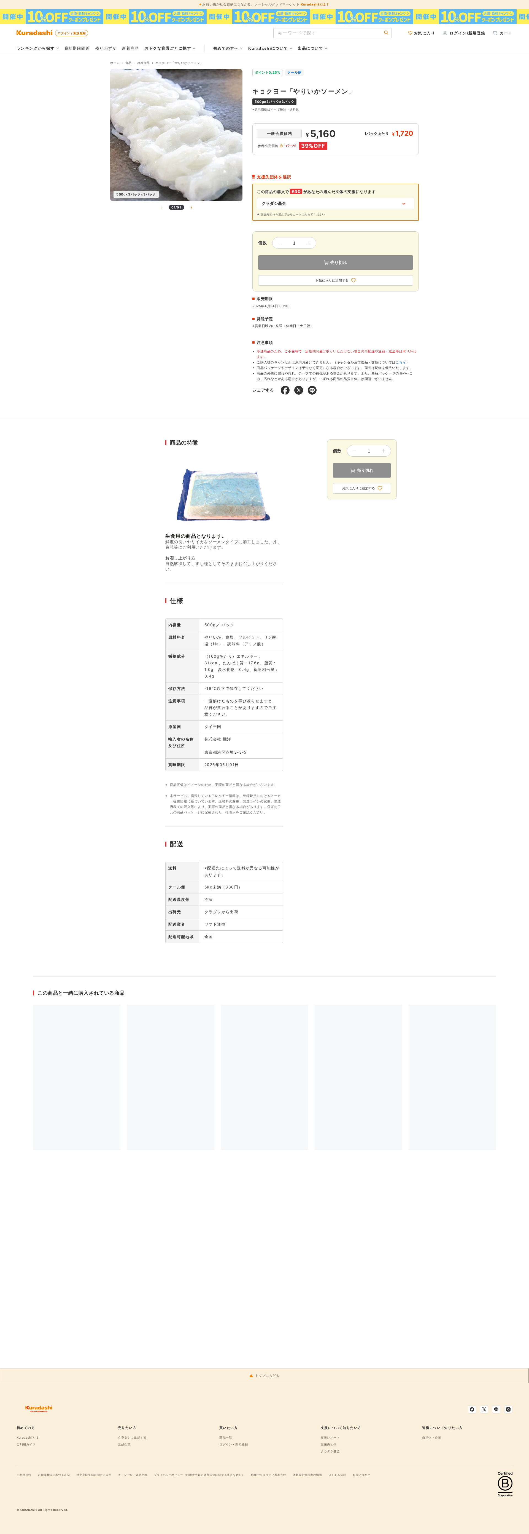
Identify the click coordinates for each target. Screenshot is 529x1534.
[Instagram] (508, 1409)
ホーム (115, 63)
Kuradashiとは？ (315, 4)
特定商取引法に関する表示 (94, 1474)
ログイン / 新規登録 (72, 33)
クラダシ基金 (330, 1451)
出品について (310, 48)
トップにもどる (267, 1376)
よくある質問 (337, 1474)
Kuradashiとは (28, 1437)
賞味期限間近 (77, 48)
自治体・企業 (431, 1437)
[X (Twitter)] (484, 1409)
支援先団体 (329, 1444)
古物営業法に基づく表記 (54, 1474)
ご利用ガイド (26, 1444)
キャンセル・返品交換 (132, 1474)
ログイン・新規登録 (233, 1444)
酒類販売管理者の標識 (307, 1474)
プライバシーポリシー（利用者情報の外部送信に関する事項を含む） (199, 1474)
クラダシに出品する (132, 1437)
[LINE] (496, 1409)
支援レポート (330, 1437)
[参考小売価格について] (281, 146)
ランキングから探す (36, 48)
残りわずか (106, 48)
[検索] (386, 33)
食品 (128, 63)
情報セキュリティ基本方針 (268, 1474)
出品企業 (124, 1444)
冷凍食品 (143, 63)
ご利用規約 (24, 1474)
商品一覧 (225, 1437)
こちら (401, 362)
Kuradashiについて (268, 48)
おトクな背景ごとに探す (168, 48)
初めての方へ (226, 48)
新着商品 (130, 48)
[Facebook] (472, 1409)
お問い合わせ (361, 1474)
